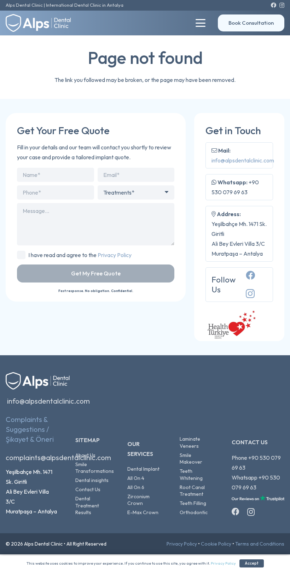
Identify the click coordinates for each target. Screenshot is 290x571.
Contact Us (87, 489)
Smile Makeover (191, 458)
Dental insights (92, 480)
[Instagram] (281, 5)
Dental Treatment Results (87, 505)
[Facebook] (273, 5)
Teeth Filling (193, 503)
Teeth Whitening (191, 474)
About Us (85, 455)
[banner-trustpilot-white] (258, 500)
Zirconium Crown (138, 500)
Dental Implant (143, 469)
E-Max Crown (142, 512)
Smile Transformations (94, 468)
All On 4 (135, 478)
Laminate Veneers (190, 442)
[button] (200, 23)
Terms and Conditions (259, 544)
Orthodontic (194, 512)
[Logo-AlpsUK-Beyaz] (42, 23)
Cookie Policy (216, 544)
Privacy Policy (115, 254)
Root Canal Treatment (192, 491)
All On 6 (135, 487)
